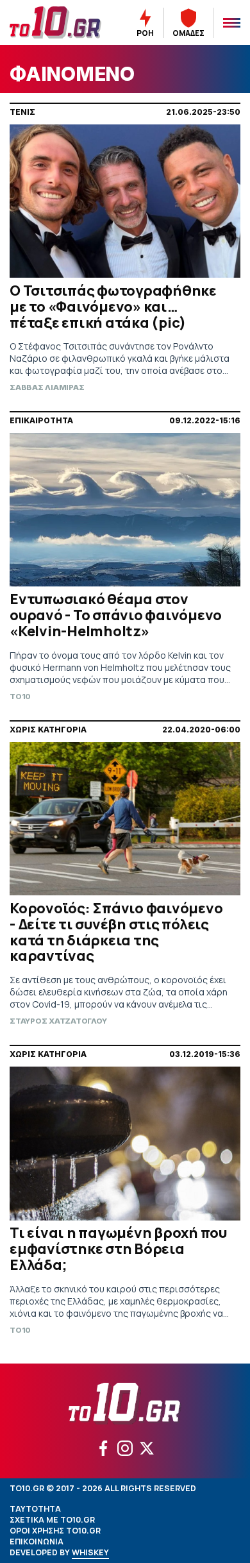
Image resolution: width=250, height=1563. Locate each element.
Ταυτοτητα (35, 1508)
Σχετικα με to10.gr (52, 1519)
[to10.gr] (56, 22)
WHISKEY (90, 1552)
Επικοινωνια (36, 1541)
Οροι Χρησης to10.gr (55, 1530)
